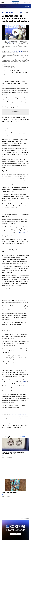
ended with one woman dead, (12, 100)
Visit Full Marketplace (24, 436)
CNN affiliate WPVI (21, 233)
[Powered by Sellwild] (27, 518)
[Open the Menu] (2, 2)
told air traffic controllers (17, 51)
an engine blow (11, 42)
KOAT (24, 382)
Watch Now (26, 2)
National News (7, 12)
